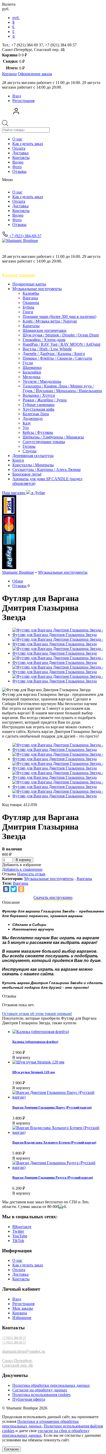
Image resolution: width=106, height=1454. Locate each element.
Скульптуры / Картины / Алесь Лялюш (46, 469)
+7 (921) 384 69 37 (14, 1338)
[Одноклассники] (21, 889)
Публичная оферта (28, 1399)
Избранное (21, 1317)
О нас (17, 139)
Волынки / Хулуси (39, 395)
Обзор (17, 581)
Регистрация (23, 100)
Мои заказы (22, 1308)
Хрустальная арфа (38, 409)
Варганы (30, 298)
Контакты (21, 157)
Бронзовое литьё (26, 474)
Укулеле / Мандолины (42, 381)
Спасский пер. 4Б (17, 1365)
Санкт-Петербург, (17, 1360)
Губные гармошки (39, 404)
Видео (17, 162)
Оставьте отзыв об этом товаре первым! (37, 1013)
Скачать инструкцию (53, 897)
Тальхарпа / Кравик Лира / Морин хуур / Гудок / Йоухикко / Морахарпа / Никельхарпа (62, 388)
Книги (18, 460)
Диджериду (33, 418)
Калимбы (31, 293)
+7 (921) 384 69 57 (14, 1342)
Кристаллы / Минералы (33, 465)
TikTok (18, 1240)
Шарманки (32, 367)
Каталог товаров (18, 274)
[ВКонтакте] (6, 889)
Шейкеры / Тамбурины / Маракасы (53, 437)
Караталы (31, 326)
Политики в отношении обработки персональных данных (40, 1423)
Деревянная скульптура (33, 455)
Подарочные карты (29, 284)
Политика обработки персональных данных (51, 1385)
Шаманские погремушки (44, 330)
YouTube (19, 1236)
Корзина (19, 1313)
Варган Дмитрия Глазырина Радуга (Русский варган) (52, 1177)
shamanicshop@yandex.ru (23, 1351)
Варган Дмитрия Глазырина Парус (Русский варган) (52, 1107)
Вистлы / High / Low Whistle (47, 349)
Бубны (28, 307)
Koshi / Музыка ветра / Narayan (50, 321)
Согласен (11, 1449)
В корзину (23, 860)
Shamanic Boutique (18, 572)
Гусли (28, 363)
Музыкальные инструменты (37, 288)
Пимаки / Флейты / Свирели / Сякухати (57, 358)
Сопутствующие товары (44, 441)
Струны (30, 451)
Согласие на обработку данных (39, 1390)
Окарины (31, 302)
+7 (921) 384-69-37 (24, 236)
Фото (17, 167)
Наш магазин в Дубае (23, 493)
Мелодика (31, 377)
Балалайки (32, 372)
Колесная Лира (36, 414)
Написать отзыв (31, 874)
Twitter (18, 1231)
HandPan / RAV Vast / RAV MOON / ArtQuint (61, 344)
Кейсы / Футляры (38, 432)
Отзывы (19, 171)
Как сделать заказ (27, 143)
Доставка (20, 153)
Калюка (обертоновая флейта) (35, 1042)
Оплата (18, 148)
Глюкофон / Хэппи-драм (44, 339)
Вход (16, 96)
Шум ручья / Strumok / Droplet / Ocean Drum (61, 335)
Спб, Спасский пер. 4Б (28, 248)
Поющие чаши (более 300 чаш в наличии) (59, 316)
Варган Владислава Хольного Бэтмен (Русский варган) (54, 1142)
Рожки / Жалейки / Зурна (45, 400)
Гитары (29, 446)
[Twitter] (14, 889)
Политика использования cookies (41, 1394)
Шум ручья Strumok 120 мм (33, 1072)
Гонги (28, 312)
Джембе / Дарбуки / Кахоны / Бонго (54, 353)
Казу (27, 423)
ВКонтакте (21, 1226)
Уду (26, 428)
